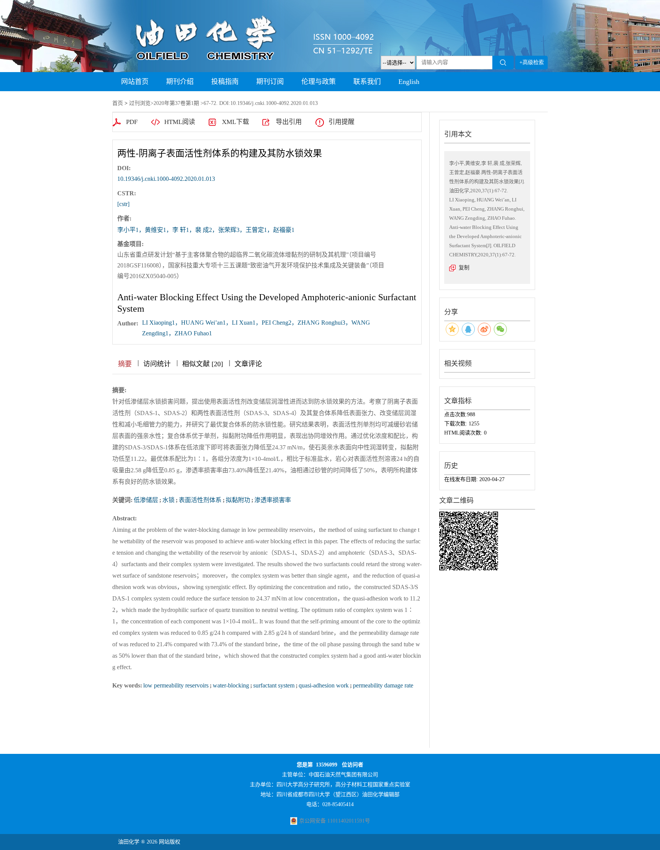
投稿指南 (225, 81)
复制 (464, 267)
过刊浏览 (139, 103)
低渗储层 (146, 500)
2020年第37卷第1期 (176, 103)
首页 (117, 103)
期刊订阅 (270, 81)
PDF (132, 122)
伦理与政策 (318, 81)
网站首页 (135, 81)
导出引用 (289, 122)
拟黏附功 (238, 500)
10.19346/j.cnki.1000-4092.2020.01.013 (166, 178)
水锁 (168, 500)
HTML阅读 (179, 122)
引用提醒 (341, 122)
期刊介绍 (180, 81)
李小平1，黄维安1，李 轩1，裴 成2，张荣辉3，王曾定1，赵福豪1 (205, 230)
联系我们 (367, 81)
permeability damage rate (383, 685)
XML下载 (235, 122)
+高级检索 (531, 62)
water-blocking (231, 685)
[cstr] (123, 204)
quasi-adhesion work (324, 685)
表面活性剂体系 (200, 500)
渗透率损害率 (272, 500)
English (408, 81)
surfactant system (273, 685)
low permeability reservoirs (176, 685)
